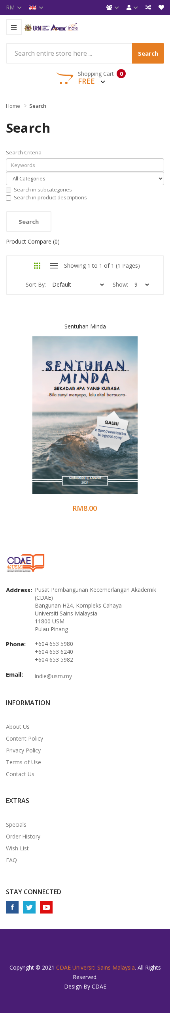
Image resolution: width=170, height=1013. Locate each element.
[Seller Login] (112, 7)
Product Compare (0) (33, 241)
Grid (37, 266)
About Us (18, 726)
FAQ (11, 860)
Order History (23, 836)
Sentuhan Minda (85, 326)
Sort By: (36, 284)
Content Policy (24, 738)
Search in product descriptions (50, 197)
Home (13, 105)
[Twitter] (29, 907)
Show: (120, 284)
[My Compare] (148, 7)
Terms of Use (23, 762)
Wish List (17, 848)
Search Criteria (24, 152)
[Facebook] (12, 907)
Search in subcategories (43, 189)
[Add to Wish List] (74, 423)
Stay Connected (33, 891)
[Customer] (132, 7)
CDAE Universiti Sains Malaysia (95, 967)
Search (37, 105)
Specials (16, 824)
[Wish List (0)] (161, 7)
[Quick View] (116, 423)
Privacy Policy (23, 750)
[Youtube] (46, 907)
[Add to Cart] (53, 423)
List (54, 266)
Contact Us (20, 774)
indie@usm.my (53, 676)
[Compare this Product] (95, 423)
